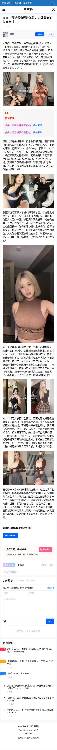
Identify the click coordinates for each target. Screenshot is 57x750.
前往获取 (37, 125)
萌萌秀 (36, 726)
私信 (50, 34)
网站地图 (28, 734)
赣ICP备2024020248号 (28, 730)
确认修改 (50, 588)
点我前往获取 (10, 535)
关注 (41, 34)
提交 (50, 621)
